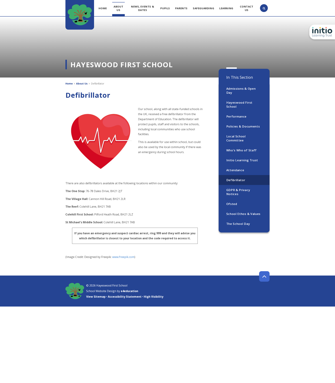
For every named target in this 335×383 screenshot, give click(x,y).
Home (69, 83)
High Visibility (153, 297)
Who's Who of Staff (241, 150)
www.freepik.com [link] (123, 257)
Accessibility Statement (125, 297)
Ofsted (231, 204)
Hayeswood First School (239, 104)
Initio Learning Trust (242, 160)
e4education (129, 291)
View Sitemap (96, 297)
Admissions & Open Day (241, 91)
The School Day (238, 224)
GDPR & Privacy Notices (238, 192)
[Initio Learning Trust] (322, 32)
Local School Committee (236, 138)
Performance (236, 116)
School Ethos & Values (243, 214)
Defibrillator (235, 180)
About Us (82, 83)
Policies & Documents (243, 126)
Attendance (235, 170)
